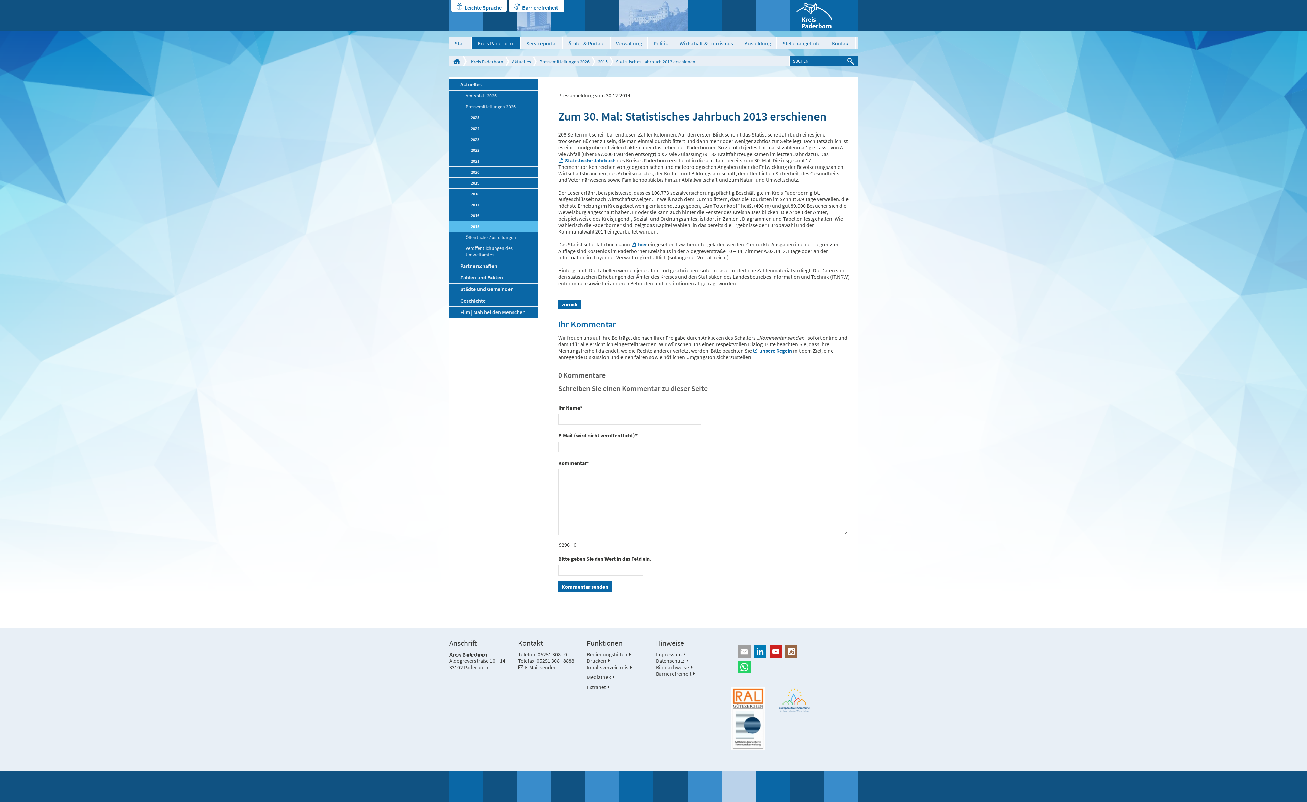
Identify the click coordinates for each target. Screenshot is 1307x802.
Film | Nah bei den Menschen (493, 312)
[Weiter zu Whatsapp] (794, 667)
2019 (475, 183)
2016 (475, 215)
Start (460, 43)
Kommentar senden (585, 586)
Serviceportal (541, 43)
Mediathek (599, 677)
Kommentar (573, 463)
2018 (475, 193)
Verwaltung (629, 43)
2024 (475, 128)
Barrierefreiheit (540, 7)
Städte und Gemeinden (487, 289)
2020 (475, 172)
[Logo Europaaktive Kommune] (794, 700)
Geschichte (473, 300)
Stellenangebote (801, 43)
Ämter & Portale (586, 43)
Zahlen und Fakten (481, 277)
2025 (475, 117)
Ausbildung (758, 43)
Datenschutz (670, 660)
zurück (570, 304)
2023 (475, 139)
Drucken (596, 660)
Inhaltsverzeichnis (607, 667)
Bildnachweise (672, 667)
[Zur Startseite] (824, 15)
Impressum (669, 654)
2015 (603, 62)
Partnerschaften (478, 265)
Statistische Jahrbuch (590, 160)
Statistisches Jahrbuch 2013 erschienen (655, 62)
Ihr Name (570, 407)
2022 (475, 150)
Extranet (596, 687)
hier (642, 244)
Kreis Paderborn (496, 43)
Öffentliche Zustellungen (491, 237)
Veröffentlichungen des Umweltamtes (489, 251)
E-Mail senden (541, 667)
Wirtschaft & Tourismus (706, 43)
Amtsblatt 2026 (481, 96)
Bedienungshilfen (607, 654)
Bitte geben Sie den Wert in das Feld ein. (604, 558)
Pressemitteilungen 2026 (564, 62)
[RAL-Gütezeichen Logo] (748, 718)
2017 (475, 204)
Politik (661, 43)
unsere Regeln (775, 350)
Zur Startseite (457, 61)
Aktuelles (521, 62)
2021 (475, 161)
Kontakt (841, 43)
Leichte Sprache (483, 7)
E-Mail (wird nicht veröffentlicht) (598, 435)
